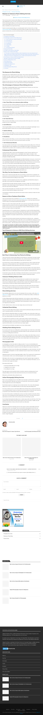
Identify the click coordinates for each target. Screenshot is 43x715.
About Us (4, 655)
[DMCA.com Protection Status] (9, 647)
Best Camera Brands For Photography (18, 598)
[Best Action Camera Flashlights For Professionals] (31, 447)
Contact (3, 663)
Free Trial (4, 658)
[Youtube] (27, 705)
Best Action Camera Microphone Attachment (19, 581)
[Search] (40, 6)
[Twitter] (19, 3)
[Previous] (16, 1)
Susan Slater (8, 15)
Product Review (22, 538)
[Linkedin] (23, 3)
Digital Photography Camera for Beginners (19, 589)
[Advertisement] (21, 549)
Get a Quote (4, 660)
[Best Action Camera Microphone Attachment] (5, 584)
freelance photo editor (23, 198)
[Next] (18, 1)
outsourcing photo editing (6, 29)
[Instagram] (20, 705)
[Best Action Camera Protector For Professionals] (11, 447)
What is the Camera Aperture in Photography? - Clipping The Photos (21, 469)
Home (3, 9)
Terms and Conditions (6, 671)
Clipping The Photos (5, 642)
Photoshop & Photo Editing (22, 536)
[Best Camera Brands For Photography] (5, 601)
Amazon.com (4, 645)
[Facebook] (15, 705)
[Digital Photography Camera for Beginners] (5, 592)
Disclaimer (4, 666)
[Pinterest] (22, 705)
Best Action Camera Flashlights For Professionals (31, 458)
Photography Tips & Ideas (22, 533)
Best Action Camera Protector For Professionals (12, 457)
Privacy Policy (34, 709)
